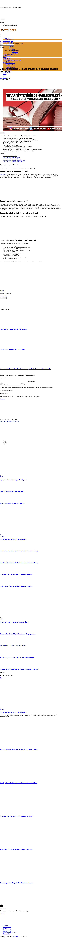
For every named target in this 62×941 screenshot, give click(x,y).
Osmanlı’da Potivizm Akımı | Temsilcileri (12, 349)
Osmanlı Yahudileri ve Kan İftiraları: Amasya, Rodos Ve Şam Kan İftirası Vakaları (25, 369)
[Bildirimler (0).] (0, 21)
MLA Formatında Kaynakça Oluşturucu (12, 503)
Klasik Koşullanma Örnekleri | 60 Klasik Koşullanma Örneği (19, 551)
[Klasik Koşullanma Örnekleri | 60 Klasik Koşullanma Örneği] (5, 548)
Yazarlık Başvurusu (7, 2)
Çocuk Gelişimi (7, 58)
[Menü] (0, 34)
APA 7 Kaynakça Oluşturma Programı (12, 491)
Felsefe (4, 59)
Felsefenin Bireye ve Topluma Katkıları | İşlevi (14, 622)
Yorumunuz (31, 381)
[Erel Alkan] (3, 289)
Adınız (22, 383)
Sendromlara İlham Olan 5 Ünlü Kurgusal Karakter (16, 586)
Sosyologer (2, 42)
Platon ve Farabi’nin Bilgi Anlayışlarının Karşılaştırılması (18, 634)
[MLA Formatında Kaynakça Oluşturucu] (5, 500)
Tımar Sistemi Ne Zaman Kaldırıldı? (11, 157)
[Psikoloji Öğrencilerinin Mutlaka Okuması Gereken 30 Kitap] (5, 559)
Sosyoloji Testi (6, 934)
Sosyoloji (5, 55)
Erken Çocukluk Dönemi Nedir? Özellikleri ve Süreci (16, 574)
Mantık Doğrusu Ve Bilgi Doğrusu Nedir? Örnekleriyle (17, 657)
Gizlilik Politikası (7, 927)
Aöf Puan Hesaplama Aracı (9, 932)
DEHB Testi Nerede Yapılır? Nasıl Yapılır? (13, 539)
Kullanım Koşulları (7, 929)
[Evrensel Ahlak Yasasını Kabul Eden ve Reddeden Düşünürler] (5, 666)
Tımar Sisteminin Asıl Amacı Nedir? (11, 158)
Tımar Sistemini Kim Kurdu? (10, 156)
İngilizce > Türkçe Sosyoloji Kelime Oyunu (13, 480)
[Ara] (20, 7)
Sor (1, 678)
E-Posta (22, 384)
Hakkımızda (6, 38)
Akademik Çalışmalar (8, 54)
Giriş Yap (3, 19)
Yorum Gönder (4, 390)
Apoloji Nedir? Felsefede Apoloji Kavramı (13, 645)
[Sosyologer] (8, 32)
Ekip (4, 3)
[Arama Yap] (0, 43)
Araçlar (2, 476)
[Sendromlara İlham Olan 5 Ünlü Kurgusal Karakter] (5, 583)
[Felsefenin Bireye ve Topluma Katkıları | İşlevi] (24, 616)
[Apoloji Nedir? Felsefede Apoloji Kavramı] (5, 642)
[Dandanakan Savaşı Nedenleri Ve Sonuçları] (12, 326)
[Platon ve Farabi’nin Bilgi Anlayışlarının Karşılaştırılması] (5, 631)
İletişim (5, 63)
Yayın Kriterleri (9, 39)
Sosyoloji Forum (7, 931)
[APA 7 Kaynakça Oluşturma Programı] (5, 488)
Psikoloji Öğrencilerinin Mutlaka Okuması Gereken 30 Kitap (19, 562)
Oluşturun (2, 399)
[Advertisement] (31, 188)
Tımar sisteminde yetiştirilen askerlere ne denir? (14, 160)
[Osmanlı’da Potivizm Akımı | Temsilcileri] (12, 346)
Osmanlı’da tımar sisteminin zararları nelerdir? (14, 161)
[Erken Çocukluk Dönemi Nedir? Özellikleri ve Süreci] (5, 571)
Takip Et (4, 298)
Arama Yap (17, 7)
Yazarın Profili (3, 296)
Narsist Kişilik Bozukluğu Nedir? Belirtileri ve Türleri (16, 883)
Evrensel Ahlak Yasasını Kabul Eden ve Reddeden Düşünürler (19, 669)
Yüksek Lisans (6, 62)
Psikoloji (5, 57)
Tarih (4, 61)
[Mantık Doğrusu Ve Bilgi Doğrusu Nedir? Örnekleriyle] (5, 654)
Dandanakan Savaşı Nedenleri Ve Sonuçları (13, 329)
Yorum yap (3, 372)
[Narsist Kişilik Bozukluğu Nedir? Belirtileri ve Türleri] (24, 879)
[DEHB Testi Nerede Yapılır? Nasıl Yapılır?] (24, 533)
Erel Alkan (2, 78)
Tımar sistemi (3, 174)
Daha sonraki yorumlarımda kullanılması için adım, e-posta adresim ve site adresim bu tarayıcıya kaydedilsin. (28, 387)
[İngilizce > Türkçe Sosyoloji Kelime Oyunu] (24, 474)
